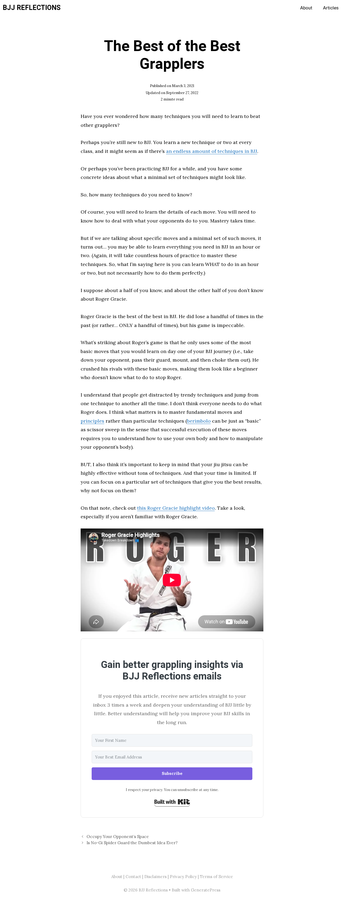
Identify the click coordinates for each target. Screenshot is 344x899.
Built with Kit (172, 802)
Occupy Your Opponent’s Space (118, 836)
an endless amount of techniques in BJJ (211, 151)
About (306, 8)
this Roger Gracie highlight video (176, 508)
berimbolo (199, 421)
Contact (133, 876)
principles (92, 421)
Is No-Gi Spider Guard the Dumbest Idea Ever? (132, 842)
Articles (331, 8)
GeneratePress (205, 890)
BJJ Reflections (31, 8)
